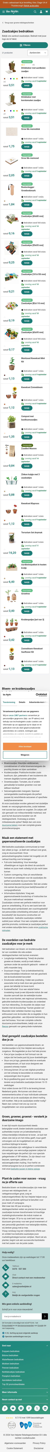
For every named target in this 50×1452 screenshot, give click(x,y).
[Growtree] (11, 596)
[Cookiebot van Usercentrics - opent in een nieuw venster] (36, 695)
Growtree (25, 593)
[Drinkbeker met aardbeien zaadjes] (11, 67)
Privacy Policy (39, 1443)
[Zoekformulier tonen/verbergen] (35, 11)
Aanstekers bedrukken (12, 1380)
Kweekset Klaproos (30, 503)
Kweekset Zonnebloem (32, 387)
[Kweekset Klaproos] (11, 509)
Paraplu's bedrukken (11, 1376)
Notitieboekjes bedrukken (13, 1372)
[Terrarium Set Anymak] (11, 538)
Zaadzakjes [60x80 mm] (32, 216)
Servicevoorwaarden (26, 1326)
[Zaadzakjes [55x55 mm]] (11, 248)
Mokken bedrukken (10, 1363)
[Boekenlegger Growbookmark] (11, 189)
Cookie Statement (15, 1448)
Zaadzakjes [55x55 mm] (32, 245)
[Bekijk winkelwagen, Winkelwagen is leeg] (46, 11)
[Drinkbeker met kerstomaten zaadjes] (11, 99)
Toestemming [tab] (9, 702)
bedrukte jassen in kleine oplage (25, 1169)
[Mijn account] (41, 11)
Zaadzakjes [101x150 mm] (33, 274)
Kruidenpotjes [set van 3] (32, 619)
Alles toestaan (25, 746)
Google (40, 1326)
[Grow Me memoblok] (11, 131)
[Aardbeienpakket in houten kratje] (11, 567)
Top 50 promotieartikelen (13, 1384)
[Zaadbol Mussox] (11, 451)
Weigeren (25, 755)
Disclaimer (38, 1448)
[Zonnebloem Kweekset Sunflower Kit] (11, 654)
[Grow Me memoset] (11, 160)
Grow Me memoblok (30, 129)
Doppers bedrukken (10, 1351)
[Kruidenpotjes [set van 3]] (11, 625)
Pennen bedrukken (10, 1368)
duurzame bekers (10, 825)
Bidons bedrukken (10, 1355)
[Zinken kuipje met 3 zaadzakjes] (11, 480)
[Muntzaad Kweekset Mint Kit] (11, 364)
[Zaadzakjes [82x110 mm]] (11, 306)
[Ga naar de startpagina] (12, 12)
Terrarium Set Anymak (31, 532)
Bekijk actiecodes (31, 6)
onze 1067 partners (18, 715)
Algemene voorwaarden (15, 1443)
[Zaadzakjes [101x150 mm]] (11, 277)
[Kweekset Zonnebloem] (11, 393)
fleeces (5, 1026)
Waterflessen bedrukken (13, 1359)
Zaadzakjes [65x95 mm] (32, 332)
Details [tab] (22, 702)
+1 (5, 82)
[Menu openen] (3, 11)
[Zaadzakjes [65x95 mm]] (11, 335)
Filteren (26, 45)
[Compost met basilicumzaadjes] (11, 422)
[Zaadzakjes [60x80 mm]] (11, 219)
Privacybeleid (7, 1326)
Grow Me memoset (30, 158)
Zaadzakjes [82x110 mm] (32, 303)
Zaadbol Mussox (29, 448)
